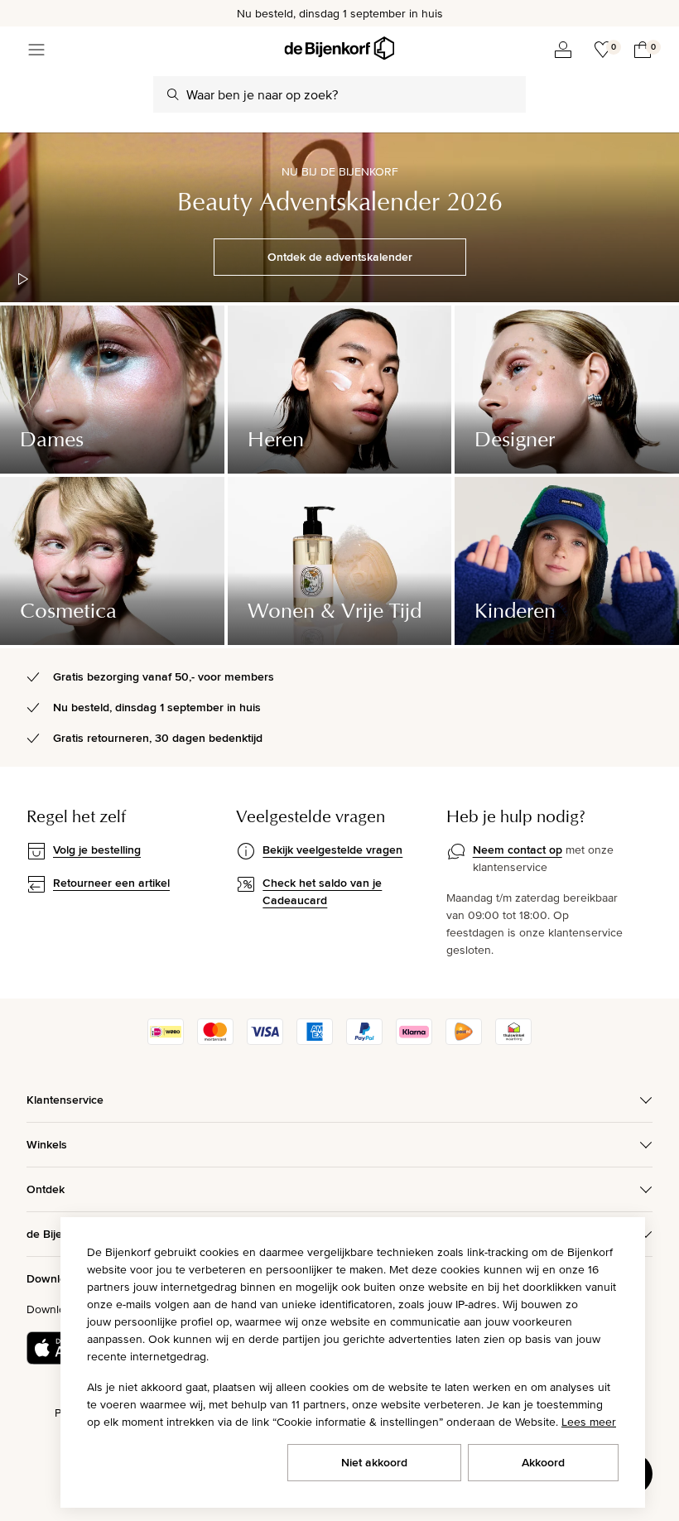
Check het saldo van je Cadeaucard (322, 891)
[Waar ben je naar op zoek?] (173, 94)
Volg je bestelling (97, 849)
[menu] (36, 49)
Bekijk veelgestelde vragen (332, 849)
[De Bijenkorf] (339, 48)
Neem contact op (517, 849)
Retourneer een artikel (111, 882)
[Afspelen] (23, 279)
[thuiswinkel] (513, 1040)
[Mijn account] (563, 50)
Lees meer (588, 1421)
